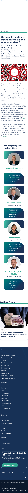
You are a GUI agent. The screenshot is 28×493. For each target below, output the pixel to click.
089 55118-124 (15, 175)
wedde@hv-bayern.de (13, 286)
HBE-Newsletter (6, 408)
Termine (3, 388)
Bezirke (3, 428)
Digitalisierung (5, 368)
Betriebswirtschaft (6, 358)
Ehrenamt (4, 426)
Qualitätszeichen (6, 431)
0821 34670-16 (15, 210)
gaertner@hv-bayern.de (14, 215)
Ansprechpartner (6, 443)
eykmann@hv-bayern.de (14, 180)
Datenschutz (12, 488)
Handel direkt (5, 400)
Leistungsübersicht (7, 423)
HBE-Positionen (6, 403)
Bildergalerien (5, 398)
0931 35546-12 (15, 281)
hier (24, 118)
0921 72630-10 (15, 244)
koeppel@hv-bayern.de (14, 249)
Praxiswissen (5, 393)
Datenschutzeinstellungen (9, 490)
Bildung (3, 370)
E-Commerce (5, 365)
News (2, 390)
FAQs (4, 136)
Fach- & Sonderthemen (8, 378)
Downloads (4, 395)
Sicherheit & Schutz (7, 375)
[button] (2, 324)
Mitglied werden (6, 433)
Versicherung (5, 373)
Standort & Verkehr (6, 363)
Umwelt (3, 360)
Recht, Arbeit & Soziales (8, 355)
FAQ (2, 448)
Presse (3, 406)
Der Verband (5, 421)
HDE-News (4, 411)
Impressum (4, 488)
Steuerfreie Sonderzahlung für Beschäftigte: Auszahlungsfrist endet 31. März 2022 (14, 334)
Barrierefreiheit (22, 490)
